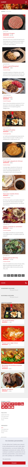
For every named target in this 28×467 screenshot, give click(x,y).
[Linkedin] (22, 403)
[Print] (6, 407)
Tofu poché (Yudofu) (9, 130)
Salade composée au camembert (12, 226)
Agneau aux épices (7, 389)
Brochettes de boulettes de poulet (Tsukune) (12, 366)
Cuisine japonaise (7, 133)
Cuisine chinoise (6, 70)
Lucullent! (3, 2)
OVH (2, 427)
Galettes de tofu (7, 97)
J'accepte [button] (14, 463)
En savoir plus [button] (7, 459)
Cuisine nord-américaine (8, 37)
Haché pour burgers (9, 33)
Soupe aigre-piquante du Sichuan (13, 161)
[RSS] (26, 283)
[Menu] (26, 2)
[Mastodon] (9, 403)
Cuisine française (7, 101)
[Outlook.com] (9, 407)
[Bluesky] (6, 403)
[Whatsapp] (19, 403)
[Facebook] (2, 403)
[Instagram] (15, 403)
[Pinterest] (12, 403)
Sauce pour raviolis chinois (11, 194)
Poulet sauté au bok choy (10, 258)
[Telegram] (2, 407)
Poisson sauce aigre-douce (10, 343)
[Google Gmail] (12, 407)
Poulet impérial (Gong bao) (11, 66)
